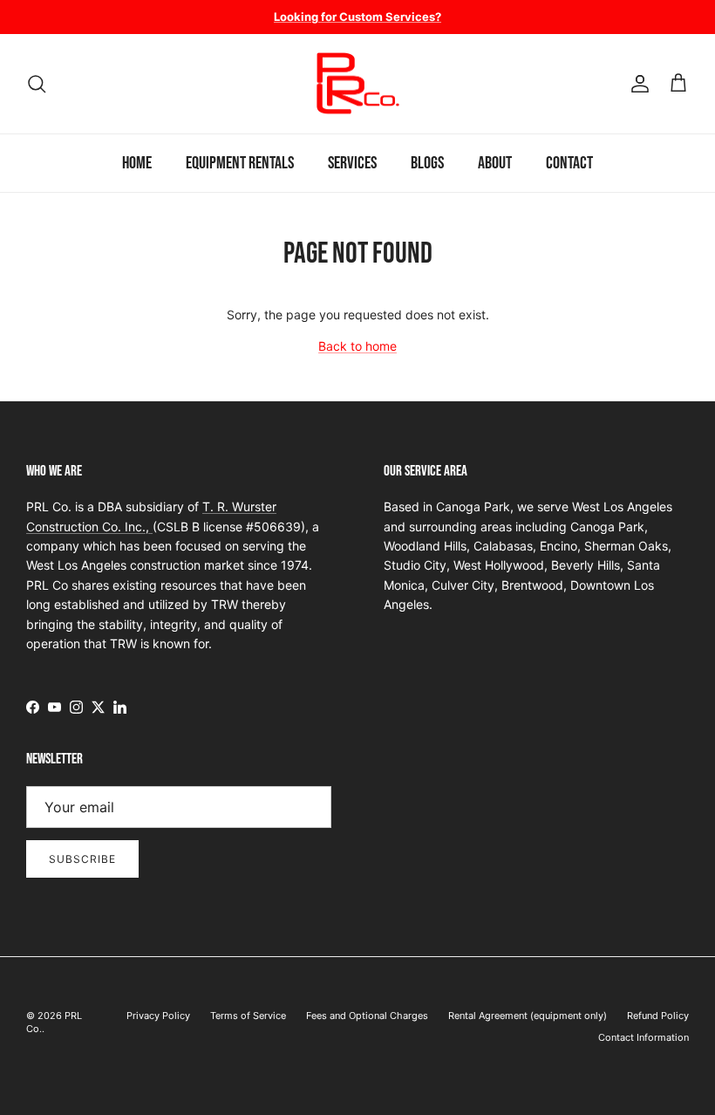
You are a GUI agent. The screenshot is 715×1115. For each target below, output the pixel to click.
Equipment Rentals (240, 163)
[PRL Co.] (357, 84)
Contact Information (643, 1037)
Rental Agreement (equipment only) (527, 1015)
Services (352, 163)
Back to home (357, 346)
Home (137, 163)
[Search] (36, 83)
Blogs (427, 163)
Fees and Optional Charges (367, 1015)
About (495, 163)
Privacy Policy (158, 1015)
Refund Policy (658, 1015)
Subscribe (82, 858)
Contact (569, 163)
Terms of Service (248, 1015)
